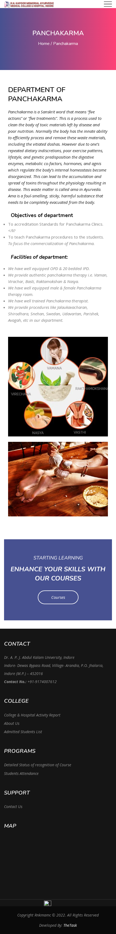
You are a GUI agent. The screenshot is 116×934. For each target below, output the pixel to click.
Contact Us (13, 806)
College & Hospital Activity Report (32, 715)
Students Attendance (21, 773)
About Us (11, 723)
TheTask (70, 925)
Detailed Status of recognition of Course (37, 764)
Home (44, 44)
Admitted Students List (23, 731)
